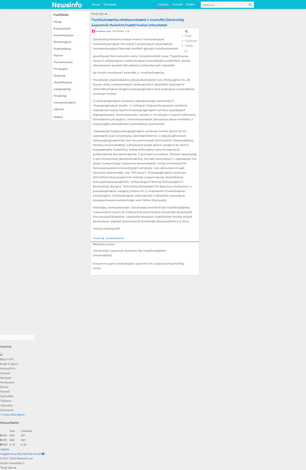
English (190, 4)
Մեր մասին (35, 454)
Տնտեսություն (62, 42)
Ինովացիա (60, 69)
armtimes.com (103, 31)
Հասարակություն (64, 102)
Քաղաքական (62, 28)
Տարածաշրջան (63, 35)
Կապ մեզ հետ (19, 454)
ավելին (5, 449)
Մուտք (96, 4)
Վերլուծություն (62, 82)
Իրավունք (59, 96)
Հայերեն (163, 4)
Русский (177, 4)
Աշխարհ (58, 109)
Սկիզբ (57, 22)
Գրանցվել (109, 4)
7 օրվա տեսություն (12, 414)
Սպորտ (58, 55)
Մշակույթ (59, 75)
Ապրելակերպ (62, 48)
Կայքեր (5, 454)
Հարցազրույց (62, 89)
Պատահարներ (63, 62)
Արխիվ (57, 117)
